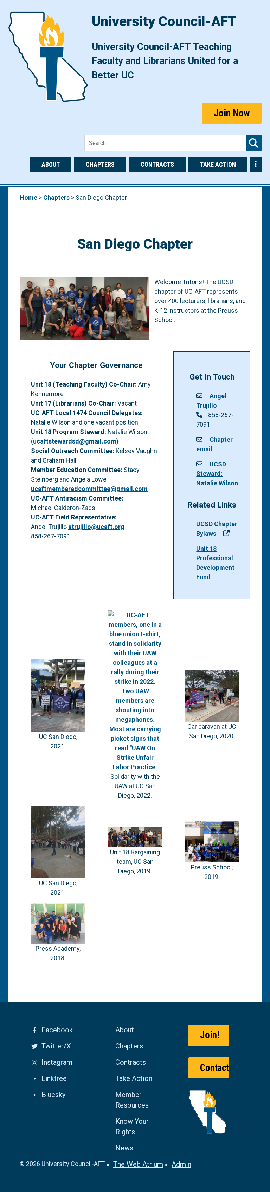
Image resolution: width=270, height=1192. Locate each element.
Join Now (232, 113)
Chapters (100, 164)
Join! (209, 1035)
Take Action (218, 164)
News (124, 1148)
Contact (214, 1067)
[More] (256, 164)
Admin (181, 1164)
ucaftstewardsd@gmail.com (74, 441)
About (50, 164)
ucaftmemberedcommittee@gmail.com (89, 488)
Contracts (157, 164)
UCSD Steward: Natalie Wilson (217, 473)
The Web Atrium (138, 1164)
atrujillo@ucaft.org (96, 526)
